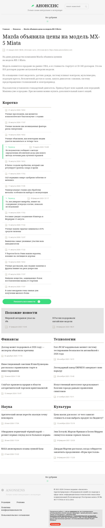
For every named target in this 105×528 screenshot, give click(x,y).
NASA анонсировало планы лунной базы (22, 448)
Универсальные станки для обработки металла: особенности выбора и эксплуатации (26, 191)
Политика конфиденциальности (11, 508)
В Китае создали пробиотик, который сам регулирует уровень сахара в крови (24, 166)
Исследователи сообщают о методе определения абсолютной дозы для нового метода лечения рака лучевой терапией (26, 153)
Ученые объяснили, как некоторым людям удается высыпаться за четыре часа (25, 139)
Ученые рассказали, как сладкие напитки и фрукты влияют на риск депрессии (25, 267)
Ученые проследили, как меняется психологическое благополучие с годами (24, 115)
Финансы (17, 29)
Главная (6, 29)
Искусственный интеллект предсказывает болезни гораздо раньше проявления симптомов (76, 388)
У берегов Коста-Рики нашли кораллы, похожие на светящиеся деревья (23, 254)
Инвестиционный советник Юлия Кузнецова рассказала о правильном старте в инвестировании (24, 367)
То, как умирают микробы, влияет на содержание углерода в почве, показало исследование (24, 204)
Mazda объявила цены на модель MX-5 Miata (42, 29)
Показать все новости (25, 301)
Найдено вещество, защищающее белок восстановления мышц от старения (23, 279)
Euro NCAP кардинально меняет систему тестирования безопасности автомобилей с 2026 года (76, 350)
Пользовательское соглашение (15, 515)
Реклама (21, 502)
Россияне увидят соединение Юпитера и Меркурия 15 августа (24, 217)
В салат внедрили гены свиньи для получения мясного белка (21, 291)
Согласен (55, 524)
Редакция (5, 502)
